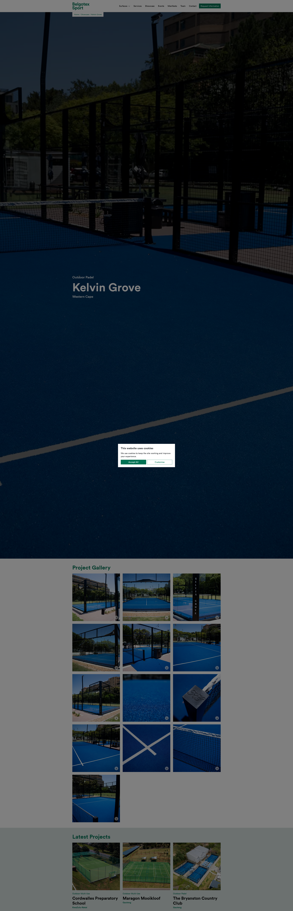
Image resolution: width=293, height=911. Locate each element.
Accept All (133, 462)
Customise (160, 462)
